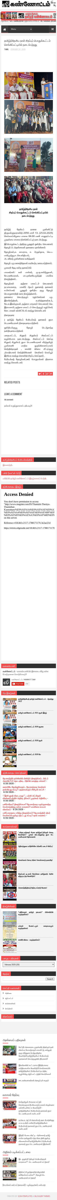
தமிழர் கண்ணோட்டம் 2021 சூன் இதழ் (32, 713)
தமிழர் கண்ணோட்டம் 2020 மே (29, 754)
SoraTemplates (25, 1196)
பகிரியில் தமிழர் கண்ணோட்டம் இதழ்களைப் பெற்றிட (25, 478)
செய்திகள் (9, 1008)
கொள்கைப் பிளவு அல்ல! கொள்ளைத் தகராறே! (35, 860)
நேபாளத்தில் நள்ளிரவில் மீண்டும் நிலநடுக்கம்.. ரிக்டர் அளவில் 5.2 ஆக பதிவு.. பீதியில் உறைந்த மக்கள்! (25, 779)
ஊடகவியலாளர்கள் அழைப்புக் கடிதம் (34, 1080)
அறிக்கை (8, 993)
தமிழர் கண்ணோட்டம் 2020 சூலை (30, 727)
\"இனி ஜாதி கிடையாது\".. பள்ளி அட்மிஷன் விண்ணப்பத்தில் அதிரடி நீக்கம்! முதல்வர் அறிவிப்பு (25, 797)
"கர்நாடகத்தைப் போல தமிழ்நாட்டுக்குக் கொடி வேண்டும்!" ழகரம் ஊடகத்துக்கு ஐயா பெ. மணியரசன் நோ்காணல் (35, 834)
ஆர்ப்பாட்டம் (9, 998)
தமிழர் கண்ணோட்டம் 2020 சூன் (30, 740)
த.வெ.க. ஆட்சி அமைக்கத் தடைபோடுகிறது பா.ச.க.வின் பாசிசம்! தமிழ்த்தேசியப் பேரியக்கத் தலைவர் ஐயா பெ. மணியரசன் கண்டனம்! (36, 1124)
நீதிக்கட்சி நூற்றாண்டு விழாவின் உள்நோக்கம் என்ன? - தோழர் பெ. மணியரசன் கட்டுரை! (32, 1174)
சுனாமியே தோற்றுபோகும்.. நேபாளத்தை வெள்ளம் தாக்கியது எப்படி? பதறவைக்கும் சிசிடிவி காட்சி (24, 788)
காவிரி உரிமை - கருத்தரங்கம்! (29, 940)
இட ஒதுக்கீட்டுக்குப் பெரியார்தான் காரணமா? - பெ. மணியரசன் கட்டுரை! (34, 1160)
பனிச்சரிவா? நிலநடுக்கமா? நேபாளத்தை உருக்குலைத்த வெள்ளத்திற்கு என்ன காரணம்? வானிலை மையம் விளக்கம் (27, 807)
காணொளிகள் (10, 1003)
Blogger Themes (42, 1196)
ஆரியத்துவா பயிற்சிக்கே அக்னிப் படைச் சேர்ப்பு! (35, 846)
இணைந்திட (8, 464)
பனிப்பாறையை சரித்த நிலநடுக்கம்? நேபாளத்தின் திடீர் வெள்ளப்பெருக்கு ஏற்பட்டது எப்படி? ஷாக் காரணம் (26, 814)
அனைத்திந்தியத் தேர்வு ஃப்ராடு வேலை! (32, 888)
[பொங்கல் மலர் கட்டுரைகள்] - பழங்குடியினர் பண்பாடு (24, 1184)
